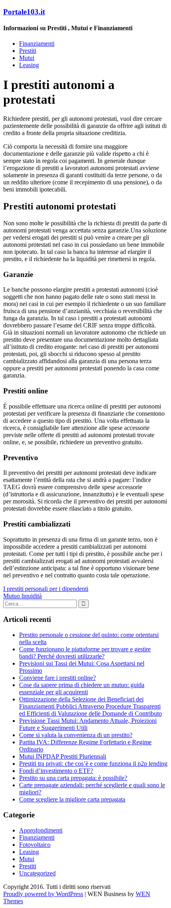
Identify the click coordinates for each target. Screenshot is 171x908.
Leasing (29, 65)
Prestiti (27, 50)
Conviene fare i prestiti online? (57, 677)
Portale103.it (24, 12)
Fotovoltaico (35, 844)
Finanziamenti (36, 43)
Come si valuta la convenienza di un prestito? (75, 735)
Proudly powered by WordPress (43, 894)
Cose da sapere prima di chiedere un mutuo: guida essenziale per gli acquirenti (81, 688)
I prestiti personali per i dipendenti (45, 588)
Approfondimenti (40, 830)
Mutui (26, 57)
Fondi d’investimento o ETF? (56, 770)
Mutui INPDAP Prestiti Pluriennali (62, 756)
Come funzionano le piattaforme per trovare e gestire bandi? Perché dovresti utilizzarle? (85, 653)
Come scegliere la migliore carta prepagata (72, 799)
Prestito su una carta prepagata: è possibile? (73, 777)
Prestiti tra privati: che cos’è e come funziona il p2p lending (93, 763)
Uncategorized (37, 873)
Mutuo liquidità (22, 595)
